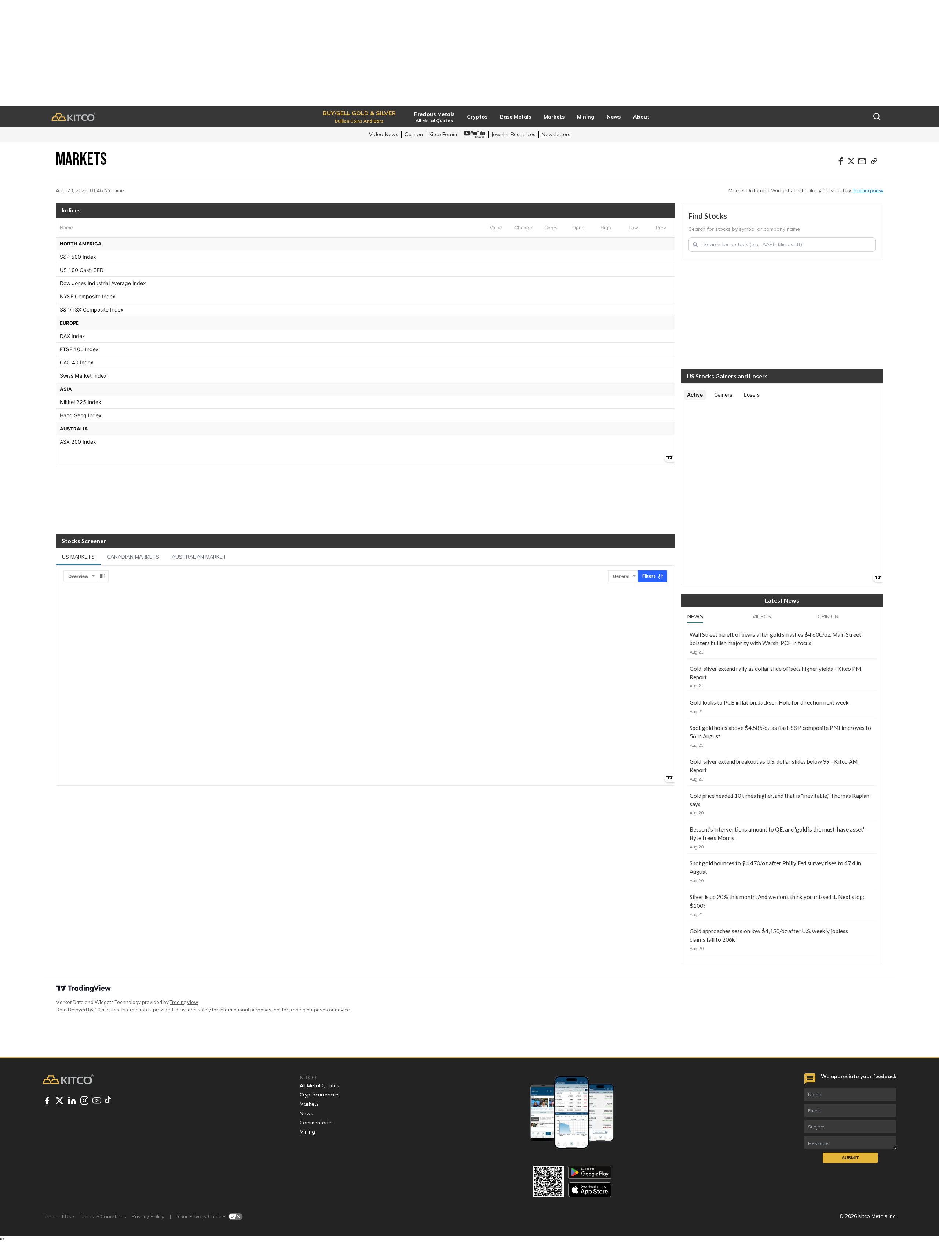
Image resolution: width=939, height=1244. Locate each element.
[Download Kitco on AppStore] (589, 1189)
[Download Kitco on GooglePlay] (589, 1172)
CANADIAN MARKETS (133, 556)
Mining (307, 1131)
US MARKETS (78, 556)
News (695, 616)
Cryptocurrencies (320, 1094)
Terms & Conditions (103, 1216)
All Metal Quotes (319, 1085)
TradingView (867, 190)
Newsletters (556, 134)
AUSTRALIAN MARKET (199, 556)
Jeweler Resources (514, 134)
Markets (309, 1104)
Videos (761, 616)
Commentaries (317, 1122)
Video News (383, 134)
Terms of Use (58, 1216)
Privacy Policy (148, 1216)
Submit (850, 1157)
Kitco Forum (443, 134)
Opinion (414, 134)
